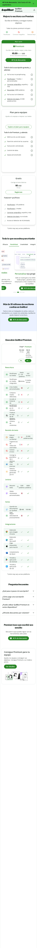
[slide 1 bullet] (14, 292)
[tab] (5, 244)
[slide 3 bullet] (18, 292)
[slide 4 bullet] (20, 292)
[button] (33, 4)
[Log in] (34, 10)
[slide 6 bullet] (23, 292)
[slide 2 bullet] (15, 292)
